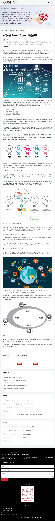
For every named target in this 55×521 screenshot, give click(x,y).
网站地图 (39, 517)
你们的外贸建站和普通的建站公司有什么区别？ (14, 388)
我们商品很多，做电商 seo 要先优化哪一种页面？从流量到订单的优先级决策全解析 (25, 414)
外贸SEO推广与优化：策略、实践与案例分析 (16, 441)
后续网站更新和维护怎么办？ (10, 383)
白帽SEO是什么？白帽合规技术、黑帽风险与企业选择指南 (19, 407)
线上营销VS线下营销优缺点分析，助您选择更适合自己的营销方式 (21, 427)
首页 (3, 30)
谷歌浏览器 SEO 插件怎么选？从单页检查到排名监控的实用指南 (20, 404)
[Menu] (48, 2)
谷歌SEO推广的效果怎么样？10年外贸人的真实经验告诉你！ (20, 434)
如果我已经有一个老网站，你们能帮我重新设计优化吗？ (16, 380)
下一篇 (35, 363)
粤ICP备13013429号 (31, 517)
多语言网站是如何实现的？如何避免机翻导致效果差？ (16, 385)
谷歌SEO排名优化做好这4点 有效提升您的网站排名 (17, 437)
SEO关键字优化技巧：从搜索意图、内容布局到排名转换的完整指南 (21, 411)
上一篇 (19, 363)
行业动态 (7, 30)
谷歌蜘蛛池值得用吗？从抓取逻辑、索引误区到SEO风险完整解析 (21, 400)
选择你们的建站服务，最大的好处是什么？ (13, 377)
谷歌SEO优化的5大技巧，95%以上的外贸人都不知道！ (18, 430)
